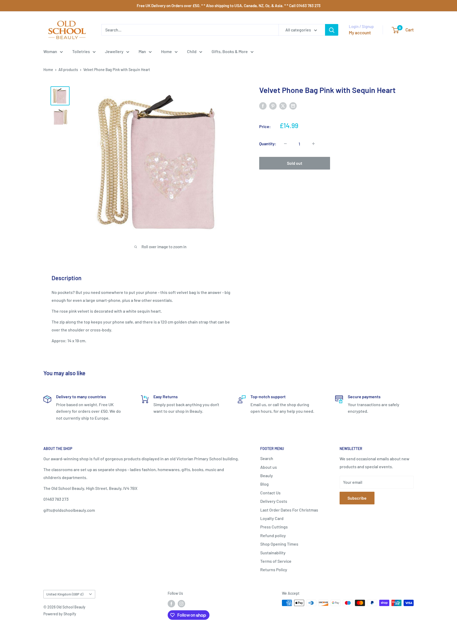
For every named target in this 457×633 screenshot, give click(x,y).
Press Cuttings (274, 526)
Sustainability (273, 552)
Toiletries (81, 51)
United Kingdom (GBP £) (64, 594)
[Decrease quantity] (285, 143)
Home (166, 51)
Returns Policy (273, 569)
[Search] (331, 30)
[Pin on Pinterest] (273, 105)
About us (268, 467)
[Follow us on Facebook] (171, 603)
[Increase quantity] (313, 143)
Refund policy (273, 535)
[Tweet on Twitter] (283, 105)
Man (142, 51)
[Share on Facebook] (263, 105)
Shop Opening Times (279, 543)
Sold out (294, 163)
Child (191, 51)
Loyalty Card (272, 518)
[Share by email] (293, 105)
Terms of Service (275, 561)
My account (360, 32)
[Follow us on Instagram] (181, 603)
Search (266, 458)
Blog (264, 483)
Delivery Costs (273, 501)
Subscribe (357, 497)
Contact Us (270, 492)
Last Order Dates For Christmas (289, 509)
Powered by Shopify (59, 614)
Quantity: (267, 143)
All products (68, 69)
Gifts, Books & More (230, 51)
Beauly (266, 475)
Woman (50, 51)
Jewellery (114, 51)
